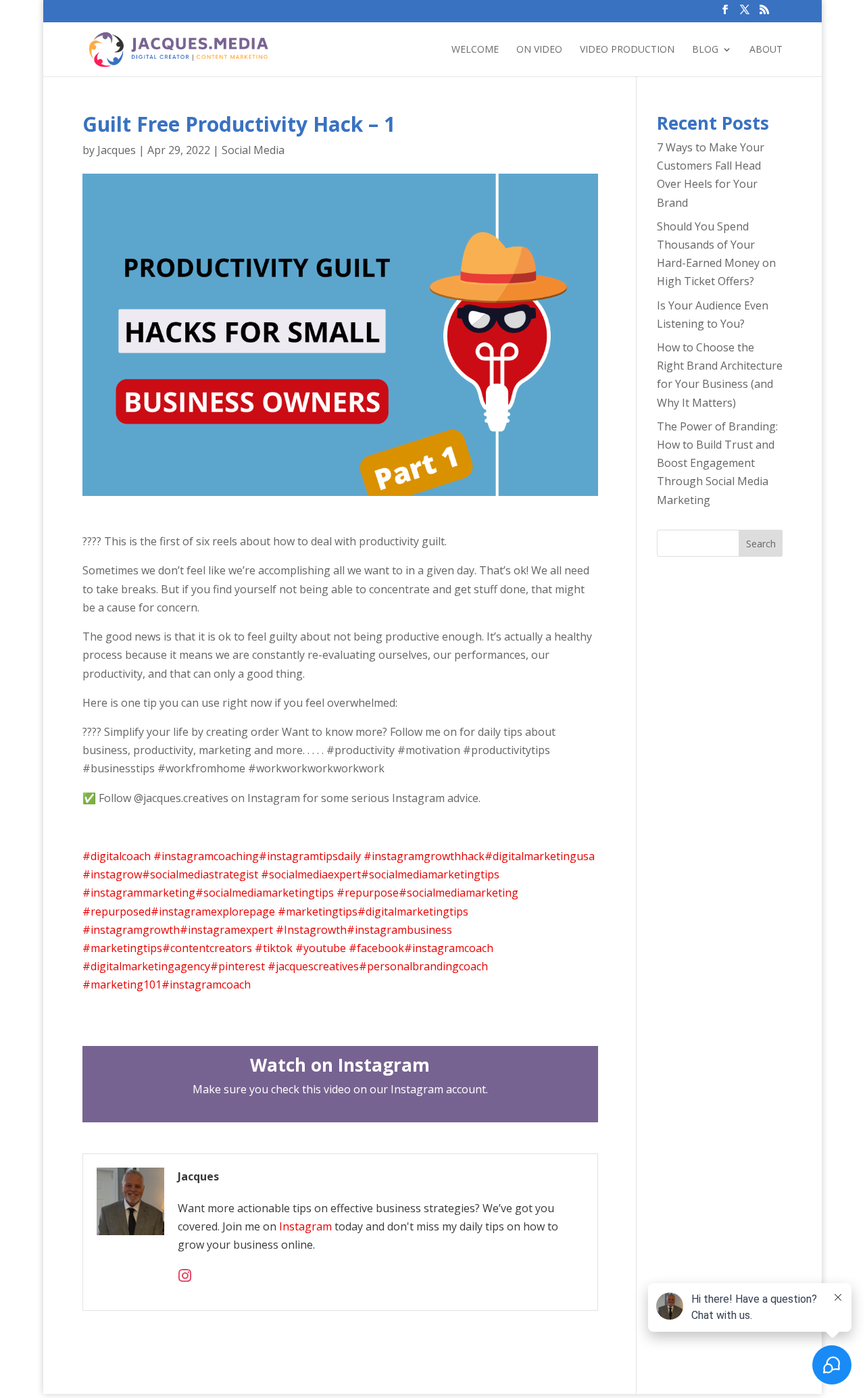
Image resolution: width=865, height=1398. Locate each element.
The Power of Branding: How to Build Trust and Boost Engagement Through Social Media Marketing (717, 463)
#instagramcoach (448, 948)
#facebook (376, 948)
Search (761, 543)
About (766, 50)
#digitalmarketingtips (412, 911)
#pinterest (237, 966)
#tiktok (274, 948)
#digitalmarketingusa (540, 856)
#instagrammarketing (138, 892)
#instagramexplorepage (213, 911)
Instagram (307, 1226)
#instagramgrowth (131, 929)
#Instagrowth (311, 929)
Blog (705, 50)
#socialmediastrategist (200, 874)
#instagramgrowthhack (424, 856)
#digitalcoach (116, 856)
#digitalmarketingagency (146, 966)
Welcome (475, 50)
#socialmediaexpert (311, 874)
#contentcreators (207, 948)
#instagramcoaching (206, 856)
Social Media (253, 150)
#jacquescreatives (313, 966)
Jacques (116, 150)
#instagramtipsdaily (310, 856)
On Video (539, 50)
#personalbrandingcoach (423, 966)
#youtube (320, 948)
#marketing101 (122, 984)
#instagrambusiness (399, 929)
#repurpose (368, 892)
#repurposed (116, 911)
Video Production (627, 50)
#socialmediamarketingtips (430, 874)
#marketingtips (317, 911)
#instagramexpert (226, 929)
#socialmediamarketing (458, 892)
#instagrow (112, 874)
